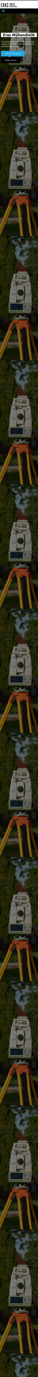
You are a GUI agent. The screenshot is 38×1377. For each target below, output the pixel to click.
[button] (3, 11)
